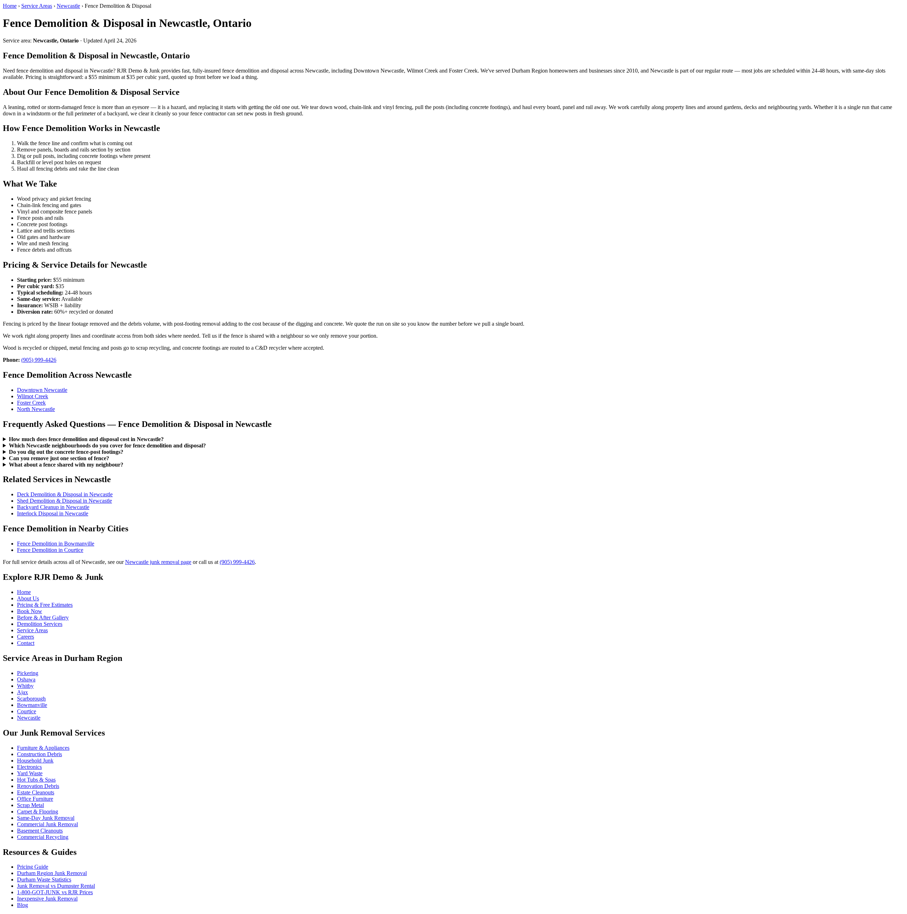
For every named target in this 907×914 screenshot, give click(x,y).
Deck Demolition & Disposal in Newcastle (65, 494)
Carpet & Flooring (37, 812)
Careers (25, 637)
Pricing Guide (32, 867)
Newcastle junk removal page (158, 562)
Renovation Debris (38, 786)
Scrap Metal (30, 805)
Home (10, 6)
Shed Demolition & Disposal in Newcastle (64, 501)
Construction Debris (39, 754)
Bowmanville (32, 705)
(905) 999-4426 (38, 360)
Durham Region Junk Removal (52, 873)
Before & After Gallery (43, 618)
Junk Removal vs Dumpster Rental (56, 886)
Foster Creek (31, 403)
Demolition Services (39, 624)
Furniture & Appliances (43, 748)
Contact (25, 643)
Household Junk (35, 761)
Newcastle (68, 6)
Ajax (22, 692)
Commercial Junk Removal (47, 824)
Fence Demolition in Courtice (50, 550)
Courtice (26, 711)
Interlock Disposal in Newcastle (52, 513)
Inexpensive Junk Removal (47, 899)
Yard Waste (30, 773)
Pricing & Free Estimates (45, 605)
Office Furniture (35, 799)
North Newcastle (36, 409)
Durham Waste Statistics (44, 879)
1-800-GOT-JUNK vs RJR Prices (55, 892)
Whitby (25, 686)
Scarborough (31, 699)
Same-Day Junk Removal (45, 818)
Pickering (27, 673)
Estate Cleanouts (35, 792)
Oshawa (26, 679)
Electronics (29, 767)
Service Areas (36, 6)
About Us (28, 598)
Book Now (29, 611)
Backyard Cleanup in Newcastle (53, 507)
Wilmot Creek (32, 396)
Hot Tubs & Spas (36, 780)
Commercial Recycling (42, 837)
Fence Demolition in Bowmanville (55, 544)
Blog (22, 905)
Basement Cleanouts (40, 831)
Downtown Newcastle (42, 390)
